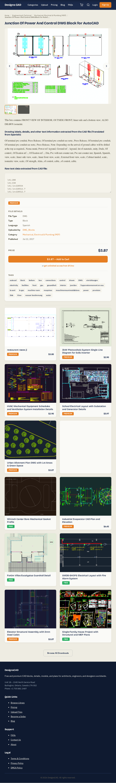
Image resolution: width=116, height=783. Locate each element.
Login (95, 4)
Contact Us (16, 740)
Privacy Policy (17, 763)
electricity (14, 285)
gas (41, 285)
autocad (13, 280)
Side (11, 295)
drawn (72, 280)
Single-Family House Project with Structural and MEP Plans (80, 633)
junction (73, 285)
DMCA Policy (17, 768)
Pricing (14, 707)
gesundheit (51, 285)
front (34, 285)
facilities (25, 285)
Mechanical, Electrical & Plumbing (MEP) (50, 15)
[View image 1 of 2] (11, 109)
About (13, 744)
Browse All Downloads (58, 653)
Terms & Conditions (20, 758)
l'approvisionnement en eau (92, 285)
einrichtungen (92, 280)
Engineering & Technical (21, 15)
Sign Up (105, 4)
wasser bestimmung (33, 295)
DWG (80, 280)
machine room (34, 290)
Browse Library (18, 702)
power (86, 290)
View (19, 295)
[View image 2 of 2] (24, 109)
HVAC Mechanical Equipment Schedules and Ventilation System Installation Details (30, 408)
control (62, 280)
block (22, 280)
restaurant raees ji (17, 350)
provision (96, 290)
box (40, 280)
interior (63, 285)
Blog (13, 721)
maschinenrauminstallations (67, 290)
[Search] (88, 4)
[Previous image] (9, 66)
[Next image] (106, 66)
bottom (32, 280)
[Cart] (81, 4)
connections (51, 280)
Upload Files (16, 712)
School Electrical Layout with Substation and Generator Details (84, 408)
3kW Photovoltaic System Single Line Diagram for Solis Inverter (82, 351)
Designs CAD (13, 4)
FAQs (13, 735)
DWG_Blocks (29, 230)
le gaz (21, 290)
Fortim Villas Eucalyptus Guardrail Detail (29, 575)
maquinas (48, 290)
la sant (12, 290)
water (48, 295)
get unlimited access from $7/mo (59, 265)
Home (7, 15)
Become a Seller (18, 716)
